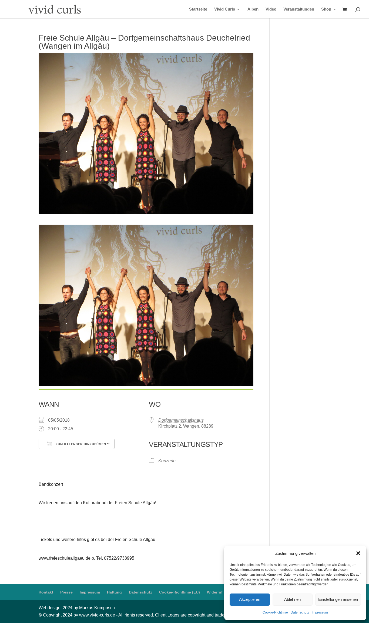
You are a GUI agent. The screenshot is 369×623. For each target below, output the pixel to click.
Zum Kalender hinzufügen (80, 444)
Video (271, 9)
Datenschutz (300, 612)
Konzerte (167, 460)
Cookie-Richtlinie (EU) (179, 592)
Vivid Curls (224, 9)
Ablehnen (292, 599)
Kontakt (46, 592)
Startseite (198, 9)
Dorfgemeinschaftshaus (181, 420)
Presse (66, 592)
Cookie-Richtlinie (275, 612)
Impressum (320, 612)
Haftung (114, 592)
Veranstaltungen (298, 9)
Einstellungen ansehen (338, 599)
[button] (358, 553)
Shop (326, 9)
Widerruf (215, 592)
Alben (253, 9)
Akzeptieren (249, 599)
